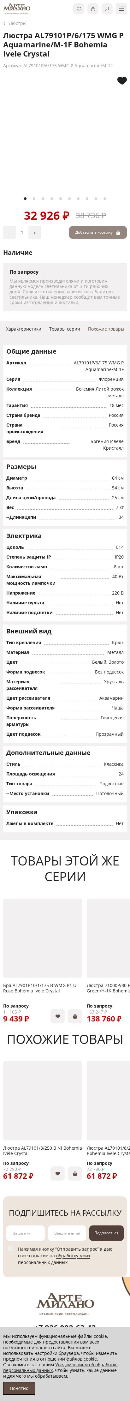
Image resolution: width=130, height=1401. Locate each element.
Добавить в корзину (94, 232)
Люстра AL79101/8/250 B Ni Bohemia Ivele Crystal (42, 1150)
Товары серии (64, 329)
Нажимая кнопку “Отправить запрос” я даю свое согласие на (65, 1255)
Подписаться (106, 1233)
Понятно (19, 1388)
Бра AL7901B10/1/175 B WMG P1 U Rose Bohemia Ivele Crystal (39, 988)
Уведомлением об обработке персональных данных (60, 1367)
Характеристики (23, 329)
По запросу (16, 1006)
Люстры (18, 23)
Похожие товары (106, 329)
